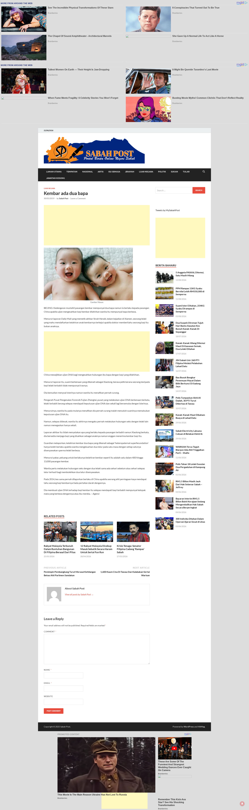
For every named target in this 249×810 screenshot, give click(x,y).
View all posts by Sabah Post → (79, 594)
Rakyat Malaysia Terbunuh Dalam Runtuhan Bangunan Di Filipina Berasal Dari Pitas (59, 549)
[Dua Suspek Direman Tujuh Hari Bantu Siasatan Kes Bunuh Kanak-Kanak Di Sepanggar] (164, 323)
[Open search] (204, 171)
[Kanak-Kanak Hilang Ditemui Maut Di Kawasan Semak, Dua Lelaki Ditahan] (164, 343)
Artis (100, 172)
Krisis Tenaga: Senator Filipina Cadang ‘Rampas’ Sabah (130, 549)
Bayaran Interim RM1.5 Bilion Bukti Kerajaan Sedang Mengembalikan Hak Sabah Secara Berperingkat (190, 503)
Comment (50, 631)
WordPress (189, 726)
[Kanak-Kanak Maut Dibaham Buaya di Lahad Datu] (164, 415)
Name (47, 670)
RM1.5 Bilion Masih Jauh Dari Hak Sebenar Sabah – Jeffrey (189, 484)
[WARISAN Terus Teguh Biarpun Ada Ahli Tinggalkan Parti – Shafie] (164, 447)
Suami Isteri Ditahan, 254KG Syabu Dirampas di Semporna (190, 308)
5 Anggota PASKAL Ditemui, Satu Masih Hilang (190, 274)
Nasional (87, 172)
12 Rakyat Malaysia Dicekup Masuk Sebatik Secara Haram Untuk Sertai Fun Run (96, 549)
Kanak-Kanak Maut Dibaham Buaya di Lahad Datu (190, 416)
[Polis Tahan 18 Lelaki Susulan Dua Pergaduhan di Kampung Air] (164, 464)
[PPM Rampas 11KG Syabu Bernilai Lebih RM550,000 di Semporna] (164, 288)
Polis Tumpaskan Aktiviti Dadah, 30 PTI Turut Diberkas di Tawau (188, 400)
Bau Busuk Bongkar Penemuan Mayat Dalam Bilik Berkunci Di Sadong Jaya (188, 382)
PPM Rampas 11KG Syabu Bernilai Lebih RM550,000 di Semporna (190, 291)
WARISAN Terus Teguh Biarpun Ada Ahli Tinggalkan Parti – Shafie (190, 449)
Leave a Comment (78, 198)
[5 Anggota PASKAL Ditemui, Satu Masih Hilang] (164, 272)
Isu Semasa (114, 172)
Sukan (174, 172)
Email (48, 683)
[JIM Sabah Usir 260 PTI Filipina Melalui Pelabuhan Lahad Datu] (164, 360)
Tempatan (71, 172)
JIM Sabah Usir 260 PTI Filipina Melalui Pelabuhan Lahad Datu (189, 363)
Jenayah (129, 172)
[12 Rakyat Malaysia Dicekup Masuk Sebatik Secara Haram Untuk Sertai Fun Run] (96, 532)
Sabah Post (63, 198)
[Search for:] (180, 190)
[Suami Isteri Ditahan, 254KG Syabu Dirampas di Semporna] (164, 305)
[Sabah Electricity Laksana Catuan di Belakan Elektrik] (164, 431)
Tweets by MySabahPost (167, 210)
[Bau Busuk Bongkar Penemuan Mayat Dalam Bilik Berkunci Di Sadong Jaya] (164, 377)
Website (48, 696)
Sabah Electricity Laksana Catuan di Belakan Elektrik (189, 432)
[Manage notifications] (242, 803)
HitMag (201, 726)
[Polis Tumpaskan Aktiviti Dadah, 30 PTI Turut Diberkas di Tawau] (164, 398)
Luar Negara (146, 172)
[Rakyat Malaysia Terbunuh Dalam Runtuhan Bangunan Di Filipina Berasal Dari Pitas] (60, 532)
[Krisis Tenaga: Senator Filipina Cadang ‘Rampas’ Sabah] (133, 532)
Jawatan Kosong (55, 178)
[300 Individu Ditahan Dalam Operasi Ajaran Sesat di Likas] (164, 519)
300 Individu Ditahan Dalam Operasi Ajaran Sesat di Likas (190, 520)
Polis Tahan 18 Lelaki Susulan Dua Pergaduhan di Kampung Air (190, 467)
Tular (186, 172)
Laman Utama (54, 172)
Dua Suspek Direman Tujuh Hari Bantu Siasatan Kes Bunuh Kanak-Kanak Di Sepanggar (189, 327)
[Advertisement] (97, 225)
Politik (162, 172)
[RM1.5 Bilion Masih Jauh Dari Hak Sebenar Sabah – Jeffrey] (164, 481)
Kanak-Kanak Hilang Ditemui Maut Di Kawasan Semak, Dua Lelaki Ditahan (190, 346)
